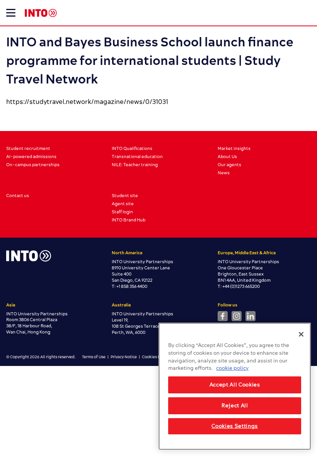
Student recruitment (28, 148)
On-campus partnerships (33, 165)
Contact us (17, 196)
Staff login (122, 212)
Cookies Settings (234, 426)
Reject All (235, 405)
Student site (125, 196)
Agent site (123, 204)
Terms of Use (94, 357)
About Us (227, 157)
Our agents (229, 165)
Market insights (234, 148)
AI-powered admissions (31, 157)
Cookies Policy (155, 357)
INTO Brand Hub (128, 220)
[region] (234, 386)
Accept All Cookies (235, 384)
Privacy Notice (124, 357)
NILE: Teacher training (135, 165)
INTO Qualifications (132, 148)
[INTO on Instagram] (237, 316)
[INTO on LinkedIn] (250, 316)
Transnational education (137, 157)
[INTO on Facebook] (223, 316)
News (224, 173)
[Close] (301, 334)
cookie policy (232, 368)
